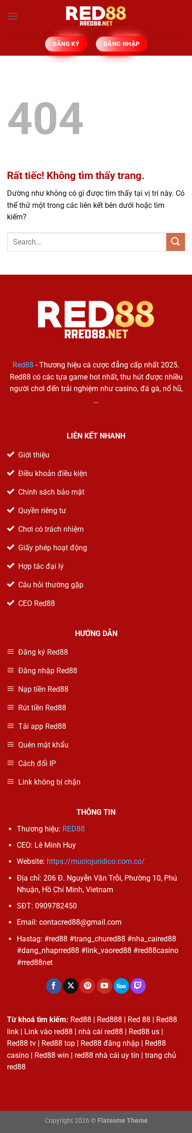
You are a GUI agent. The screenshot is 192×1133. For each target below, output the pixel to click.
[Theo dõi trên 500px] (121, 986)
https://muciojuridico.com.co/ (96, 861)
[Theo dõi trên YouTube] (104, 986)
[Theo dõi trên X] (70, 986)
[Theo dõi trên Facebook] (54, 986)
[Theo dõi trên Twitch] (138, 986)
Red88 (23, 364)
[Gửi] (175, 242)
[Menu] (12, 16)
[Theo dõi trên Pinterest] (87, 986)
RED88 (73, 828)
